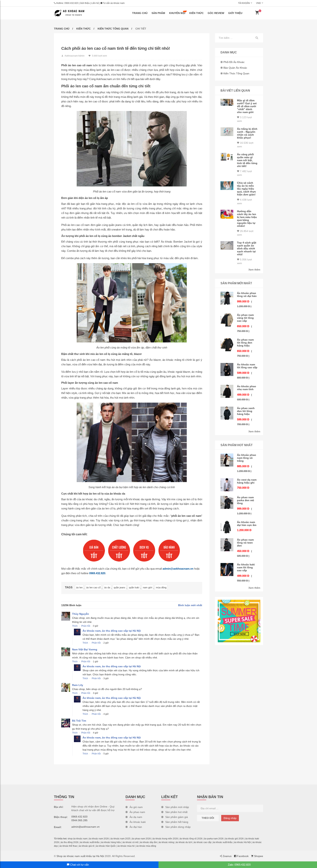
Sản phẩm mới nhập (177, 807)
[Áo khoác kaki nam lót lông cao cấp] (227, 569)
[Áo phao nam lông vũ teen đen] (227, 544)
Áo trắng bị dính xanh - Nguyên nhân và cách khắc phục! (247, 133)
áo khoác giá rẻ (86, 846)
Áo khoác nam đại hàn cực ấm (246, 523)
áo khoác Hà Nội (242, 842)
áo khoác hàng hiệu (111, 842)
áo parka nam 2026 (213, 838)
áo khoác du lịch (184, 842)
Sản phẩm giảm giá (176, 817)
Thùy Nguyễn (80, 613)
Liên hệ (95, 3)
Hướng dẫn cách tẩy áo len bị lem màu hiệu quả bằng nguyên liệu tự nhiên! (247, 218)
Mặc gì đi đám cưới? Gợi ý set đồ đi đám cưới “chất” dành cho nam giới (247, 106)
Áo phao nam (137, 812)
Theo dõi (208, 817)
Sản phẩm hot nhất (176, 812)
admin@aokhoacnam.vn (178, 568)
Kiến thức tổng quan (113, 28)
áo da (107, 587)
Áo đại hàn (136, 826)
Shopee (258, 856)
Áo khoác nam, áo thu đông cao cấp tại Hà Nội (112, 630)
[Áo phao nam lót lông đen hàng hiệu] (227, 344)
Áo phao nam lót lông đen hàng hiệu (245, 342)
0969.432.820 (71, 3)
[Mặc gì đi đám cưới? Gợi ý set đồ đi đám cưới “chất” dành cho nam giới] (227, 102)
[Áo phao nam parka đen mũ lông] (227, 502)
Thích (75, 626)
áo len (79, 587)
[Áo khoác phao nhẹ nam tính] (227, 391)
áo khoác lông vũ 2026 (191, 838)
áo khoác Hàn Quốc (106, 846)
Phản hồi (85, 626)
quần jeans (119, 587)
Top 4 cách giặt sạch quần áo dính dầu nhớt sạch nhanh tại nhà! (246, 248)
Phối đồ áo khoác (234, 62)
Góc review (216, 13)
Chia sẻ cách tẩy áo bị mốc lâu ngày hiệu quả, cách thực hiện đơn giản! (246, 188)
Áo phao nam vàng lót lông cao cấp (245, 317)
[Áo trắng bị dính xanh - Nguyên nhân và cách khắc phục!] (227, 131)
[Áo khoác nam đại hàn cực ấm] (227, 527)
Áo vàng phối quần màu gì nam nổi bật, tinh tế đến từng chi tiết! (247, 160)
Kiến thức (196, 13)
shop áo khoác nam (77, 838)
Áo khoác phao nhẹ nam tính (246, 388)
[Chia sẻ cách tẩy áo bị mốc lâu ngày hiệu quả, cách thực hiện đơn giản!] (227, 185)
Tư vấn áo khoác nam (113, 3)
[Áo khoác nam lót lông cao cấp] (227, 369)
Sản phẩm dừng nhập (178, 826)
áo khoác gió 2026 (234, 838)
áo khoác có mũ (130, 842)
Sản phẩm (158, 13)
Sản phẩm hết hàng (176, 821)
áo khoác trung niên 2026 (165, 838)
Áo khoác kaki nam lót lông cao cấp (246, 567)
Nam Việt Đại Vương (84, 649)
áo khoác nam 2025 (120, 838)
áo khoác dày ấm (148, 842)
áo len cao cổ (93, 587)
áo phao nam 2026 (141, 838)
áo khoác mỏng (166, 842)
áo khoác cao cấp (202, 842)
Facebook (242, 856)
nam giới (147, 587)
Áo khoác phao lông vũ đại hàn (247, 294)
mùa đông (161, 587)
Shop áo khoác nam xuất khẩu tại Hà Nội (80, 856)
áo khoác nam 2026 (99, 838)
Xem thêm (254, 269)
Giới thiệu (85, 3)
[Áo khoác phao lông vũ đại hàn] (227, 298)
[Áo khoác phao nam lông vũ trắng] (227, 459)
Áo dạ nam (136, 817)
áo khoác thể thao (68, 846)
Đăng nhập (230, 818)
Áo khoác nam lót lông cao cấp (247, 366)
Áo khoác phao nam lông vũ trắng (246, 457)
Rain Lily (77, 685)
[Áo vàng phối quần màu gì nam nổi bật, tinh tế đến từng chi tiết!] (227, 157)
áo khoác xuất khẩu (89, 842)
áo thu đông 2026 (69, 842)
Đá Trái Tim (79, 720)
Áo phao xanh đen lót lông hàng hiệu (246, 411)
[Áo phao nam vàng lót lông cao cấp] (227, 319)
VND (258, 3)
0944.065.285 (79, 820)
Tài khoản (244, 3)
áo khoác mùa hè (126, 846)
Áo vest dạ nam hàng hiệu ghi (246, 481)
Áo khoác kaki (138, 821)
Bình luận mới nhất (190, 605)
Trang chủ (139, 13)
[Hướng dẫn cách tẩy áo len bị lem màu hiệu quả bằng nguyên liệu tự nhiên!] (227, 214)
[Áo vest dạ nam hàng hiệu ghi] (227, 484)
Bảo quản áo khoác (235, 67)
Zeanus (227, 856)
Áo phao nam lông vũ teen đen (245, 542)
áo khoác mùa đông (146, 846)
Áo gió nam (136, 807)
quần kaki (134, 587)
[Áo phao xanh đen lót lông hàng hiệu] (227, 413)
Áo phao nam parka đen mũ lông (245, 500)
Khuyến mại (177, 13)
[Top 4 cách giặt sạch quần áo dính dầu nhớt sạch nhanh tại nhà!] (227, 245)
